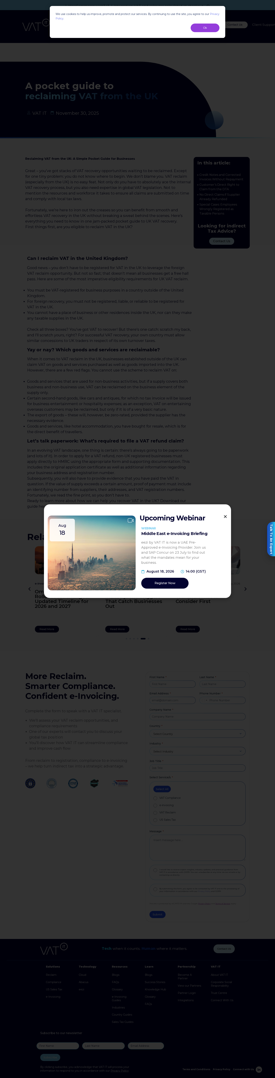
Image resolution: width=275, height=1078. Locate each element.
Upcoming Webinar (172, 518)
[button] (225, 517)
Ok (205, 28)
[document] (137, 539)
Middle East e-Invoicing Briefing (174, 533)
